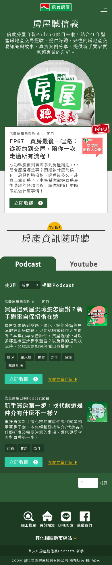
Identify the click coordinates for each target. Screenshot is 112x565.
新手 (26, 284)
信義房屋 (56, 7)
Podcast (28, 263)
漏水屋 (26, 357)
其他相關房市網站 (53, 538)
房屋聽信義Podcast (56, 550)
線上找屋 (28, 524)
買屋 (41, 357)
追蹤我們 (84, 524)
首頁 (32, 550)
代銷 (10, 448)
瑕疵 (68, 357)
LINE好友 (66, 524)
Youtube (84, 263)
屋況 (10, 357)
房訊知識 (47, 524)
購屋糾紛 (15, 365)
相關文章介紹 (60, 379)
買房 (24, 448)
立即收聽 (30, 204)
